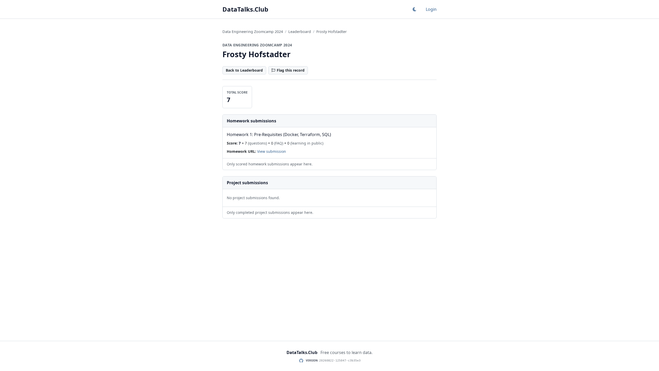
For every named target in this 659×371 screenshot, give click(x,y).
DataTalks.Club (245, 9)
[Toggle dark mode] (414, 9)
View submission (271, 151)
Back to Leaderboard (244, 70)
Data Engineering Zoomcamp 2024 (252, 31)
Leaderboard (299, 31)
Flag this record (291, 70)
